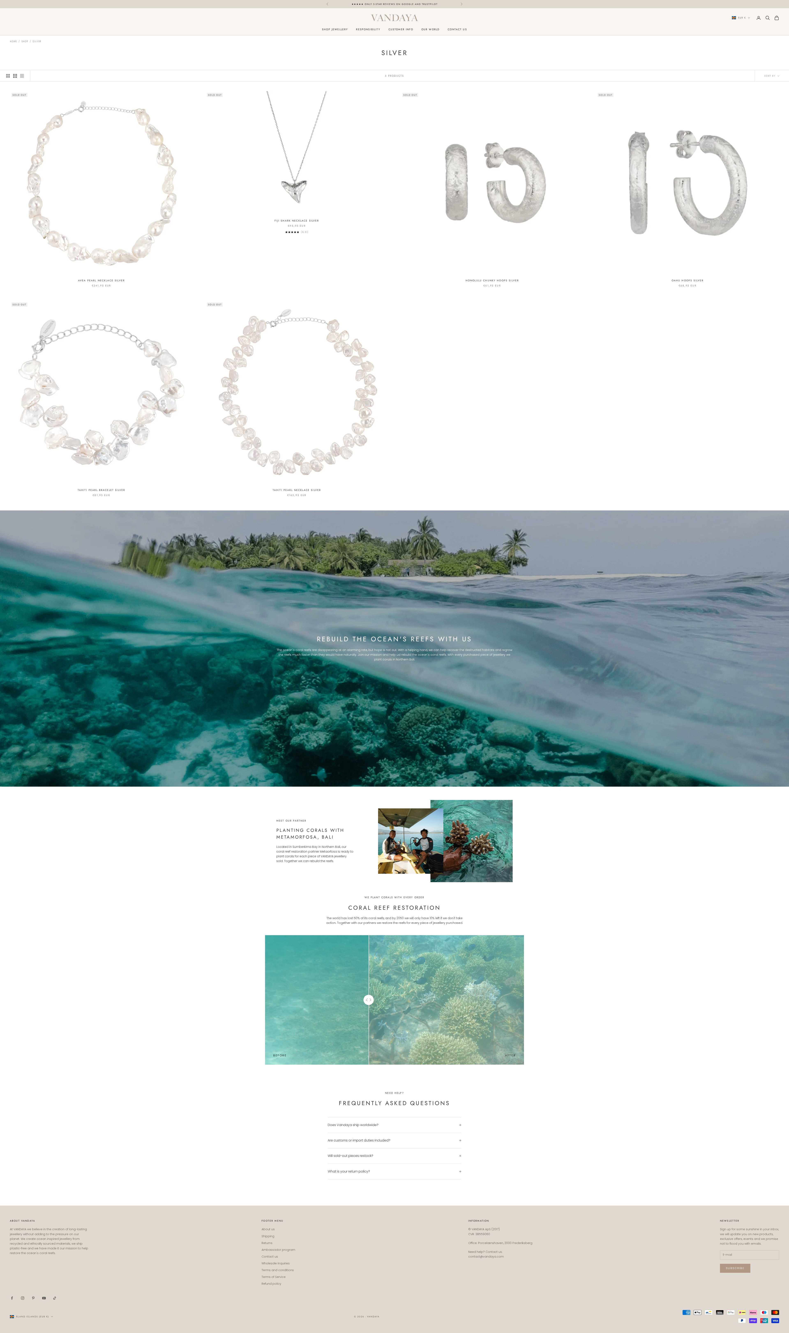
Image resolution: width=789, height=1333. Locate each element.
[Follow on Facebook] (12, 1298)
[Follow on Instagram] (23, 1298)
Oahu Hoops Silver (688, 280)
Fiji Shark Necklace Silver (297, 221)
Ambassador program (278, 1250)
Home (13, 41)
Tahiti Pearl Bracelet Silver (101, 490)
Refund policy (271, 1284)
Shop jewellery (335, 29)
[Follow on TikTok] (55, 1298)
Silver (37, 41)
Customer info (401, 29)
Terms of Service (274, 1277)
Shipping (268, 1236)
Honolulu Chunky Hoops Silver (492, 280)
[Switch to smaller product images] (15, 75)
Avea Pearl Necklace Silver (101, 280)
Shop (25, 41)
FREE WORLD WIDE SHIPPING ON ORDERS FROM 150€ (394, 4)
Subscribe (735, 1268)
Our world (430, 29)
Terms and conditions (278, 1270)
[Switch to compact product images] (22, 75)
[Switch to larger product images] (8, 75)
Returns (267, 1243)
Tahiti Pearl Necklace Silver (297, 490)
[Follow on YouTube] (44, 1298)
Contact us (457, 29)
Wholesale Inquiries (276, 1263)
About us (268, 1229)
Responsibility (368, 29)
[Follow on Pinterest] (33, 1298)
